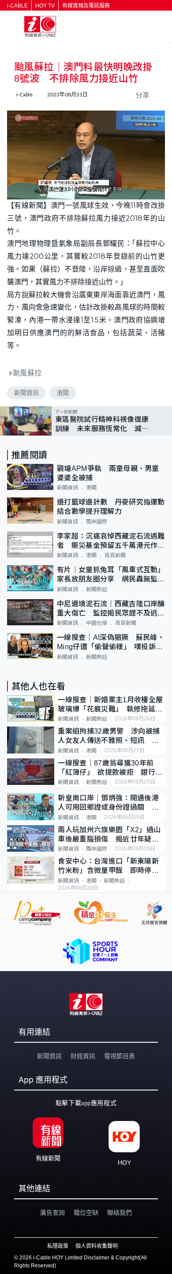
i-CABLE (17, 6)
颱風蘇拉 (27, 372)
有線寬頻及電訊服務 (86, 6)
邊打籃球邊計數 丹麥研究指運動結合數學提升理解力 (111, 506)
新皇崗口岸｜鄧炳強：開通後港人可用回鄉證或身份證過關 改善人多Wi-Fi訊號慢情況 (108, 803)
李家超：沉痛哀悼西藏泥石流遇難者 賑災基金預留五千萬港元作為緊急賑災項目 (111, 541)
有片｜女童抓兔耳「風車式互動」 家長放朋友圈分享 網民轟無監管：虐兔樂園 (111, 575)
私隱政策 (57, 1246)
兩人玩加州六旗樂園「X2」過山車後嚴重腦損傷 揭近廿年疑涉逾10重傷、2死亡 (109, 835)
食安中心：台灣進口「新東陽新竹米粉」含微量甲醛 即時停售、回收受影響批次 (108, 866)
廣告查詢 (52, 1213)
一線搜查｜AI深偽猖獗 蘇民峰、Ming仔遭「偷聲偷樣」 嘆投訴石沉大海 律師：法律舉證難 (111, 643)
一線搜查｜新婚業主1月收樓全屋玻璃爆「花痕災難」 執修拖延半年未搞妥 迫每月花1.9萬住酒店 (110, 705)
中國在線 (96, 623)
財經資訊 (83, 1056)
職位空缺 (86, 1213)
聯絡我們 (119, 1213)
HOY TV (45, 6)
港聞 (62, 393)
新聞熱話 (96, 589)
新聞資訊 (26, 393)
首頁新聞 (115, 555)
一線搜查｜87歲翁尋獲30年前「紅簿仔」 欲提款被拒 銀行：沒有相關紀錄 (110, 768)
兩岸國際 (96, 522)
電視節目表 (119, 1056)
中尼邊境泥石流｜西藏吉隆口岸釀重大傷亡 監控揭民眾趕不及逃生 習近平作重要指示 (111, 609)
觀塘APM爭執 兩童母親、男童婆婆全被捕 (108, 473)
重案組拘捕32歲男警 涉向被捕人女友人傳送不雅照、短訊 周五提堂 (109, 736)
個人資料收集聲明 (96, 1246)
